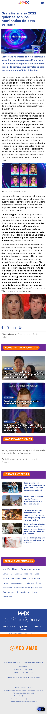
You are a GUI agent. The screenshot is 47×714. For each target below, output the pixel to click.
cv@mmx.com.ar (31, 702)
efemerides (25, 569)
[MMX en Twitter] (13, 619)
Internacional (16, 574)
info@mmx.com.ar (26, 696)
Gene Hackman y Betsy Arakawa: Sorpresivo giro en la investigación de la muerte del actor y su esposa (34, 529)
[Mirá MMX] (42, 2)
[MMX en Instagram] (20, 620)
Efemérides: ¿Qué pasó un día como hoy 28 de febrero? (34, 540)
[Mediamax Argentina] (23, 648)
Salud (38, 583)
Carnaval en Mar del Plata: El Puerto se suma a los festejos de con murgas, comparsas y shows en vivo (34, 515)
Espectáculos (16, 583)
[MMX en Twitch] (38, 620)
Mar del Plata (10, 569)
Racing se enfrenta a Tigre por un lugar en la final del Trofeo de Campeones (23, 451)
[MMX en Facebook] (7, 620)
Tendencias (29, 583)
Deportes (15, 578)
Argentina (37, 569)
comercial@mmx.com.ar (27, 699)
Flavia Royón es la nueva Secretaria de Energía (19, 460)
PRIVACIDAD (23, 667)
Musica (6, 578)
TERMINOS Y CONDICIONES (23, 670)
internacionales (23, 592)
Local (37, 574)
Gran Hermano (24, 334)
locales (35, 592)
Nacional (28, 574)
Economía (7, 588)
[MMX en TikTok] (26, 619)
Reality (35, 334)
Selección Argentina (31, 578)
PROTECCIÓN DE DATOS (23, 672)
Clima (5, 574)
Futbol (5, 583)
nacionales (7, 597)
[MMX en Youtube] (32, 620)
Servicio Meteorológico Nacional (28, 588)
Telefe (4, 337)
